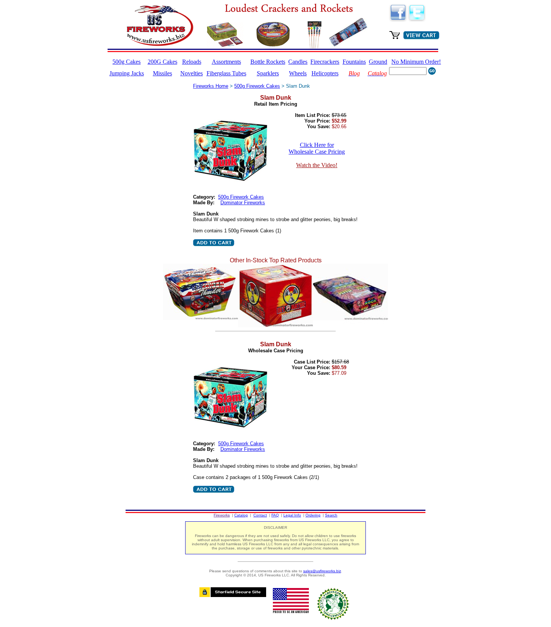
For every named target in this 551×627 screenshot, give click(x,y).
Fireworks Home (210, 86)
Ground (378, 61)
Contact (260, 515)
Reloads (191, 61)
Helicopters (324, 73)
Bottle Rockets (267, 61)
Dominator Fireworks (242, 202)
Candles (297, 61)
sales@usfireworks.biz (322, 571)
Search (331, 515)
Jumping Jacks (126, 73)
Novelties (191, 73)
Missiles (162, 73)
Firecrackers (324, 61)
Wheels (298, 73)
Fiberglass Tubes (226, 73)
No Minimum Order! (416, 61)
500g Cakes (126, 61)
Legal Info (292, 515)
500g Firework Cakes (257, 86)
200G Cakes (162, 61)
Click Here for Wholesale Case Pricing (317, 148)
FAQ (275, 515)
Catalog (241, 515)
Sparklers (268, 73)
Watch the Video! (316, 165)
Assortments (226, 61)
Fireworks (222, 515)
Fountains (354, 61)
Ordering (312, 515)
